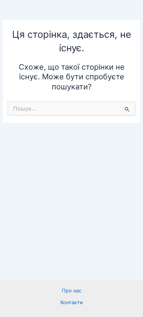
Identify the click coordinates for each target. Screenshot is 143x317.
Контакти (71, 302)
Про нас (72, 291)
